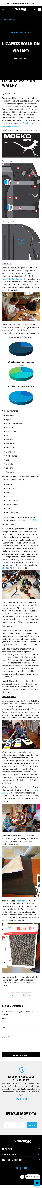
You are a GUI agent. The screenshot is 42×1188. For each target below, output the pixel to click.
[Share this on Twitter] (12, 994)
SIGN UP (32, 1125)
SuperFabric (20, 900)
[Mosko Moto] (21, 9)
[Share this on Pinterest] (23, 994)
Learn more (21, 1098)
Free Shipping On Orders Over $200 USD (21, 3)
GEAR (4, 567)
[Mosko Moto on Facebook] (21, 1167)
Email (4, 1027)
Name (4, 1017)
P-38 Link (33, 519)
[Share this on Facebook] (18, 994)
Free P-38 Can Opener (12, 278)
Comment (5, 1036)
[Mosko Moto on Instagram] (16, 1167)
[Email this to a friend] (29, 994)
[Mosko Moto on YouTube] (25, 1167)
